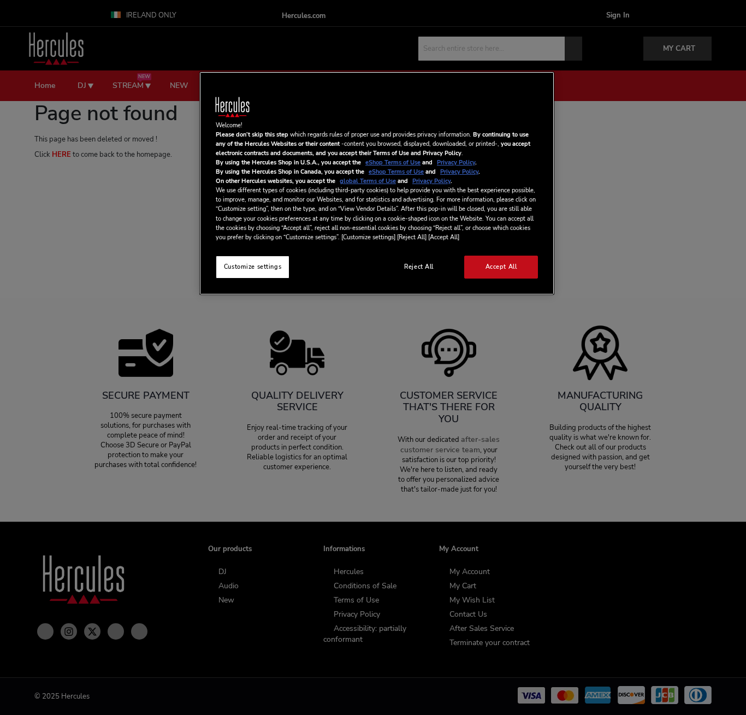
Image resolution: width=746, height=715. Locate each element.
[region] (376, 183)
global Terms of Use (368, 180)
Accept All (501, 266)
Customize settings (252, 266)
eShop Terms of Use (393, 162)
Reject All (419, 266)
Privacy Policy (456, 162)
